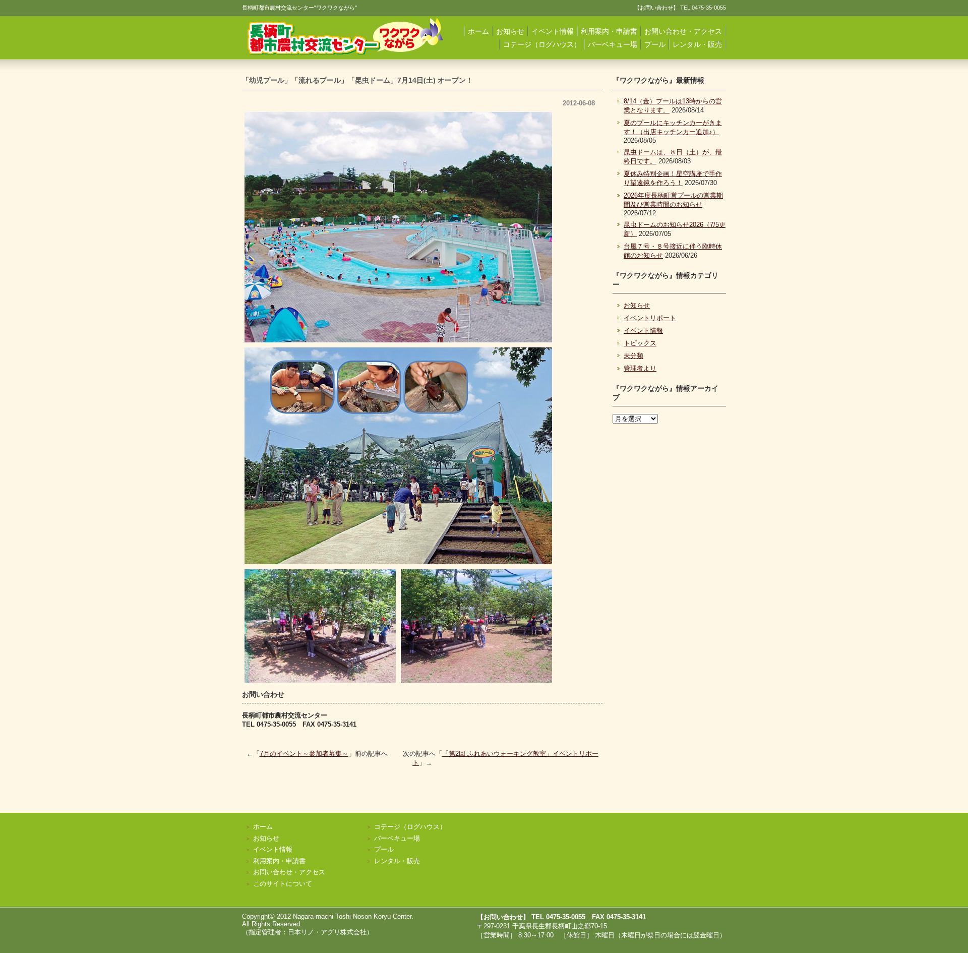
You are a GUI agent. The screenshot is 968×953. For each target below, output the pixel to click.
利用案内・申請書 (609, 31)
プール (655, 44)
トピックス (640, 343)
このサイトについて (282, 883)
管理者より (640, 368)
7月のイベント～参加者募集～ (304, 753)
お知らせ (510, 31)
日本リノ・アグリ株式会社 (327, 932)
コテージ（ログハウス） (542, 44)
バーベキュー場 (612, 44)
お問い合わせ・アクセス (683, 31)
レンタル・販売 (697, 44)
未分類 (633, 356)
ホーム (478, 31)
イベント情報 (552, 31)
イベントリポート (650, 318)
